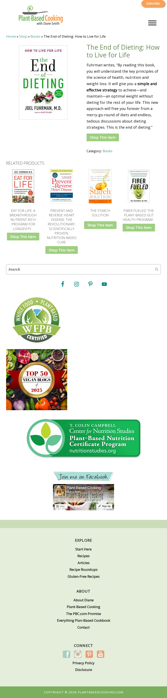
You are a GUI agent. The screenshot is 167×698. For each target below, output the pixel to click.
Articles (84, 562)
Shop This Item (102, 137)
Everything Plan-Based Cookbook (83, 620)
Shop (23, 36)
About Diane (84, 600)
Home (11, 36)
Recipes (83, 555)
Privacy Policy (83, 663)
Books (35, 36)
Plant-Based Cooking (83, 606)
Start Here (83, 549)
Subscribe (153, 3)
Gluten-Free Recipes (84, 576)
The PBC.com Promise (83, 613)
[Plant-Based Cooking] (40, 20)
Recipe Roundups (83, 569)
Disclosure (83, 669)
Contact (83, 627)
